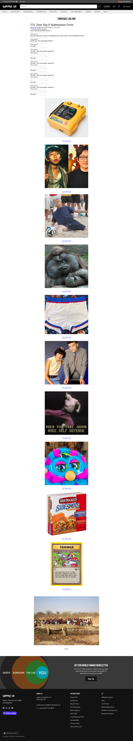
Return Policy (74, 704)
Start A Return (75, 710)
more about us (7, 702)
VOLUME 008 (66, 488)
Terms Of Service (76, 727)
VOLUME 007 (66, 438)
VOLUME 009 (66, 539)
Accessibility (74, 720)
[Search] (99, 6)
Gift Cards (73, 713)
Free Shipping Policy (77, 717)
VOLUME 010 (66, 589)
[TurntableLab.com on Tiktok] (9, 708)
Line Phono (105, 704)
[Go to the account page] (119, 6)
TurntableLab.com (19, 736)
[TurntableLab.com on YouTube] (12, 708)
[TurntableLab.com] (10, 6)
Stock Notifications (107, 707)
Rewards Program (107, 713)
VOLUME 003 (66, 241)
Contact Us (74, 700)
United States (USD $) (12, 733)
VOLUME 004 (66, 291)
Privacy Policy (75, 723)
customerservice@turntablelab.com (48, 705)
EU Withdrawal (75, 707)
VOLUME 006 (66, 388)
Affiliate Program (107, 697)
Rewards (107, 6)
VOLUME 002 (66, 192)
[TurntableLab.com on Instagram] (6, 708)
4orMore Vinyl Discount (109, 710)
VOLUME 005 (66, 337)
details (128, 1)
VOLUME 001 (66, 141)
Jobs (102, 700)
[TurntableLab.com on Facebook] (3, 708)
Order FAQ (74, 697)
